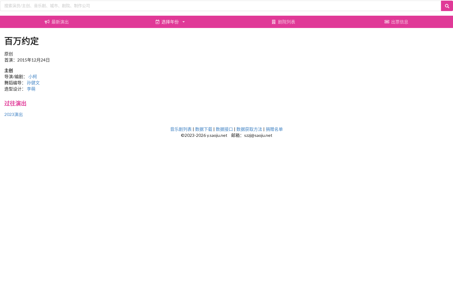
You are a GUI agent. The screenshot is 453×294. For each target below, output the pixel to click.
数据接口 (224, 129)
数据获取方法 (249, 129)
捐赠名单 (274, 129)
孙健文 (33, 82)
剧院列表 (286, 21)
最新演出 (60, 21)
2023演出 (13, 114)
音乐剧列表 (181, 129)
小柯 (32, 76)
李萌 (31, 88)
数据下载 (203, 129)
